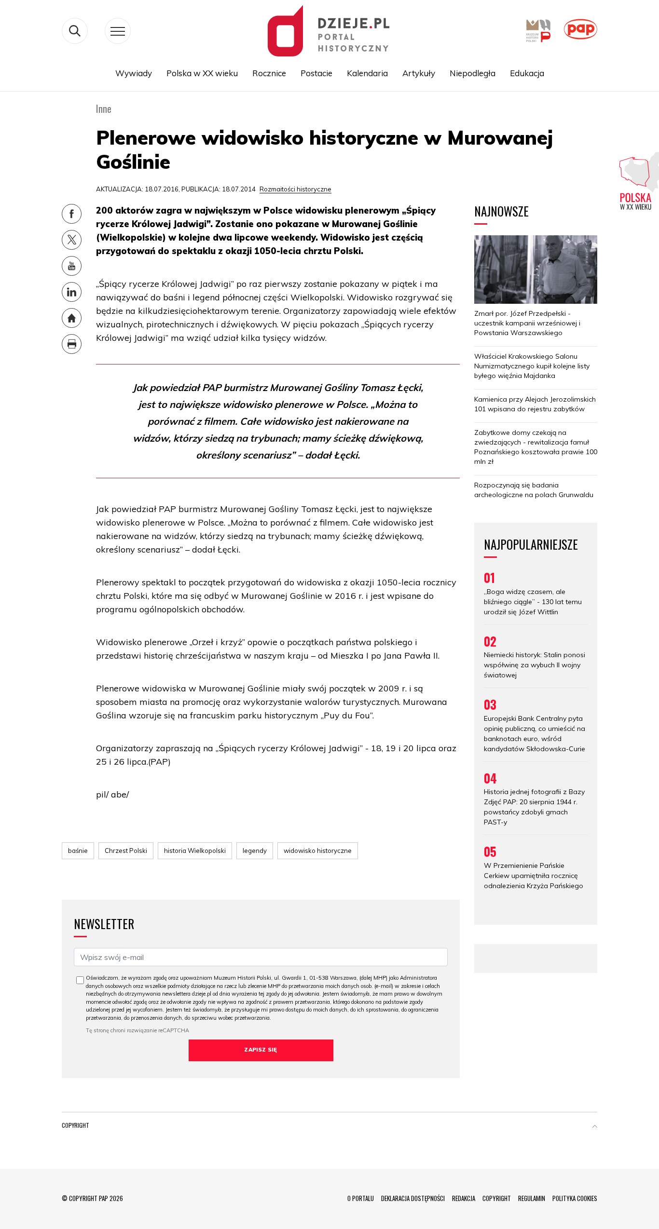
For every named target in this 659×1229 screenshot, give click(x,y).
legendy (255, 850)
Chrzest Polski (126, 850)
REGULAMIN (531, 1198)
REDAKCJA (463, 1198)
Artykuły (418, 73)
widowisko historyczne (318, 850)
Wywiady (133, 73)
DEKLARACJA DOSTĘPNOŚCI (413, 1198)
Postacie (316, 73)
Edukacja (527, 73)
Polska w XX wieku (202, 73)
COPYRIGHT (496, 1198)
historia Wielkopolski (195, 850)
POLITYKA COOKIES (574, 1198)
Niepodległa (472, 73)
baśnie (78, 850)
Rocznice (269, 73)
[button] (594, 1127)
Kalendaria (367, 73)
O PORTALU (360, 1198)
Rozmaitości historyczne (295, 189)
